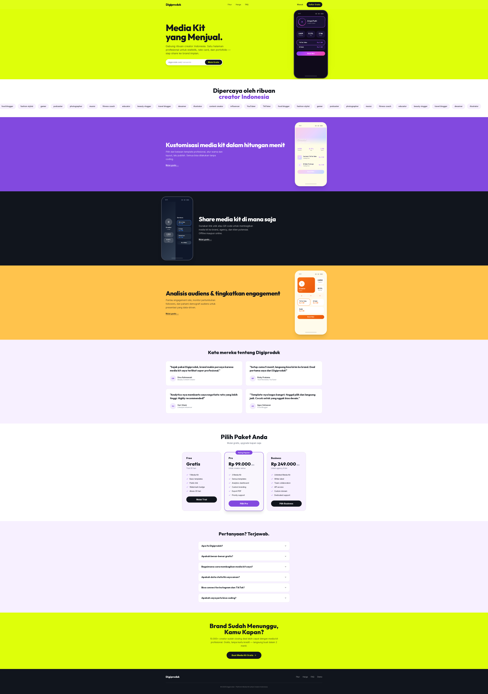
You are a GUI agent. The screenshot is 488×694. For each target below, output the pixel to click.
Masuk (300, 4)
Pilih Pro (244, 503)
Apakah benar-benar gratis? (217, 556)
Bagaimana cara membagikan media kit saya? (227, 566)
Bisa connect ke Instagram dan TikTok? (223, 587)
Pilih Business (286, 503)
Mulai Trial (201, 499)
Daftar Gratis (314, 4)
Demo (319, 677)
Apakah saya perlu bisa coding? (218, 597)
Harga (238, 4)
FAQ (246, 4)
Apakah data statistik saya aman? (220, 577)
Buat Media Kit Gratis (242, 655)
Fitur (230, 4)
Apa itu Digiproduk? (212, 545)
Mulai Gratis (213, 62)
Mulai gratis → (172, 165)
